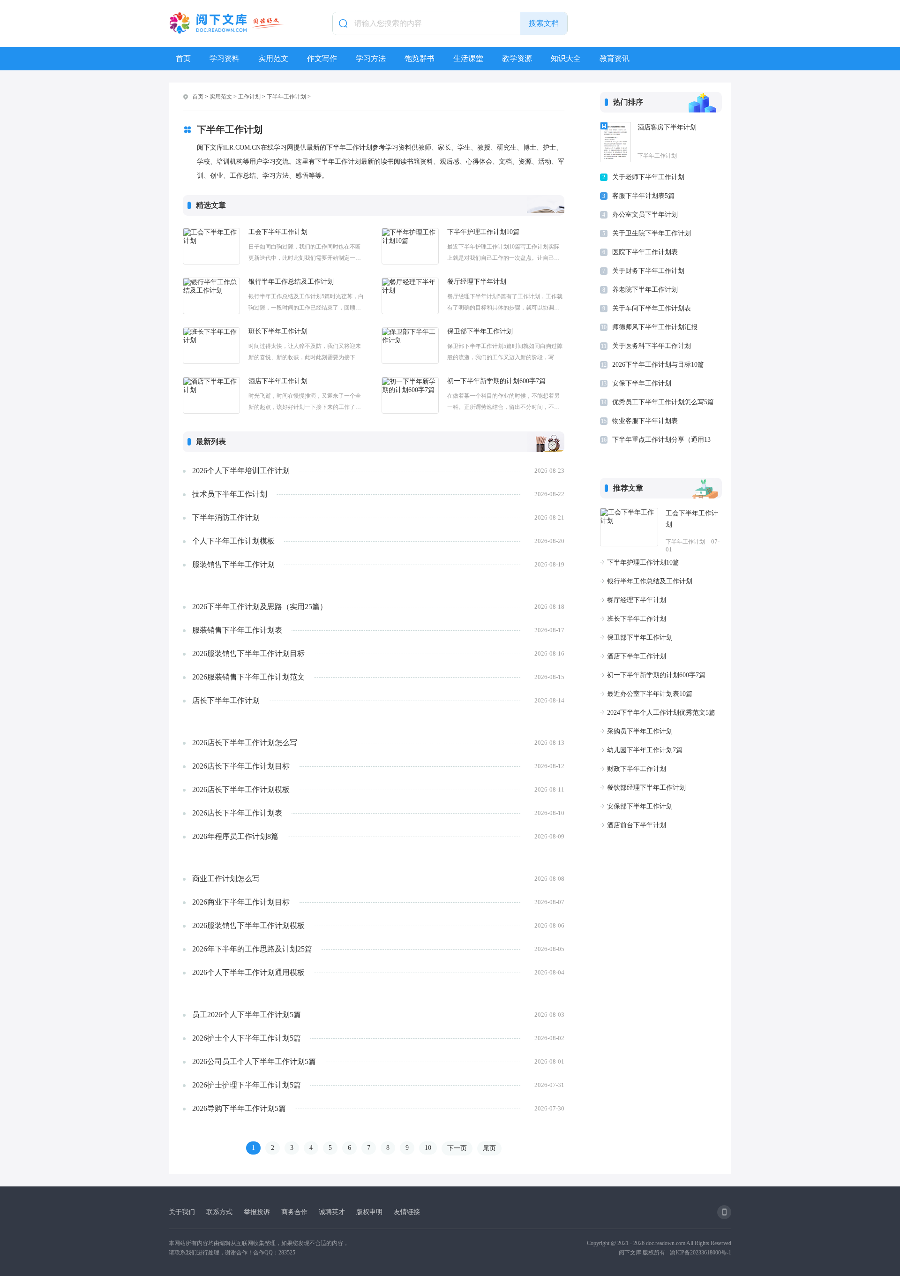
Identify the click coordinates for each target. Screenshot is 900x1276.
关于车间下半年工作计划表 (651, 308)
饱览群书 (420, 58)
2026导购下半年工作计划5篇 (239, 1108)
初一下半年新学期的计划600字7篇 (496, 381)
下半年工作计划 (286, 96)
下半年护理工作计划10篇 (483, 231)
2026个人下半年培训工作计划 (241, 471)
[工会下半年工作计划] (211, 246)
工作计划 (249, 96)
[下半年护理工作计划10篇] (410, 246)
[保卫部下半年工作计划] (410, 345)
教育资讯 (615, 58)
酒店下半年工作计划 (278, 381)
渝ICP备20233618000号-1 (700, 1252)
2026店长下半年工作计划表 (237, 813)
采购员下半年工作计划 (640, 731)
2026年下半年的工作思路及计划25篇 (252, 949)
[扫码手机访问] (724, 1212)
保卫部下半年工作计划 (480, 331)
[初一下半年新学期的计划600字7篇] (410, 395)
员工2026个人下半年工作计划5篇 (246, 1015)
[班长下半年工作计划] (211, 345)
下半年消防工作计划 (226, 517)
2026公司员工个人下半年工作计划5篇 (254, 1061)
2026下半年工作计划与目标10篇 (658, 364)
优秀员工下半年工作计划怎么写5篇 (663, 402)
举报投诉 (257, 1212)
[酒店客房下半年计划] (615, 142)
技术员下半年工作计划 (229, 494)
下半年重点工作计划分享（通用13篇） (661, 441)
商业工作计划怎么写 (226, 879)
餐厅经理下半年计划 (476, 281)
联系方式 (219, 1212)
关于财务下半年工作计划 (648, 270)
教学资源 (517, 58)
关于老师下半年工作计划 (648, 177)
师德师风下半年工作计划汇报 (655, 327)
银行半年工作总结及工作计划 (291, 281)
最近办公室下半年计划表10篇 (649, 693)
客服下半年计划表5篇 (643, 195)
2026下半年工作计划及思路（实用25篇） (259, 607)
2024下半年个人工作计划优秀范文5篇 (661, 712)
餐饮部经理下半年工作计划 (646, 787)
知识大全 (566, 58)
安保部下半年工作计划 (640, 806)
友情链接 (407, 1212)
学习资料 (225, 58)
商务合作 (294, 1212)
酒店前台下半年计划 (636, 825)
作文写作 (322, 58)
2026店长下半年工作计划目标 (241, 766)
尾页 (489, 1148)
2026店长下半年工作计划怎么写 (244, 743)
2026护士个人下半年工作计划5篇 (246, 1038)
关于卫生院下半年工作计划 (651, 233)
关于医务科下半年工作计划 (651, 345)
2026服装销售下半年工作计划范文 (248, 677)
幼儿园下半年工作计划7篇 (644, 750)
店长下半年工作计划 (226, 700)
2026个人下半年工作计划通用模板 (248, 972)
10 (428, 1147)
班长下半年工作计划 (278, 331)
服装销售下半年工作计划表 (237, 630)
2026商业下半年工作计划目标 (241, 902)
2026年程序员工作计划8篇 (235, 836)
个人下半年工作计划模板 (233, 541)
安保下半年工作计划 (641, 383)
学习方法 (371, 58)
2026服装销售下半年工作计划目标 (248, 653)
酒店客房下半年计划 (667, 127)
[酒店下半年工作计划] (211, 395)
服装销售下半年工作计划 (233, 564)
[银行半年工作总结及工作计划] (211, 296)
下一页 (457, 1148)
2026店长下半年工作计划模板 (241, 789)
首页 (183, 58)
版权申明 (369, 1212)
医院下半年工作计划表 (645, 252)
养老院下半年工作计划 (645, 289)
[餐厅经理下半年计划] (410, 296)
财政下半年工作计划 (636, 768)
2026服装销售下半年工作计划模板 (248, 925)
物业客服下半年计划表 (645, 420)
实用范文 (273, 58)
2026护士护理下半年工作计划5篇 (246, 1085)
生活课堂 (468, 58)
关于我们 (182, 1212)
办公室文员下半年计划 (645, 214)
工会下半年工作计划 (278, 231)
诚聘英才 (332, 1212)
